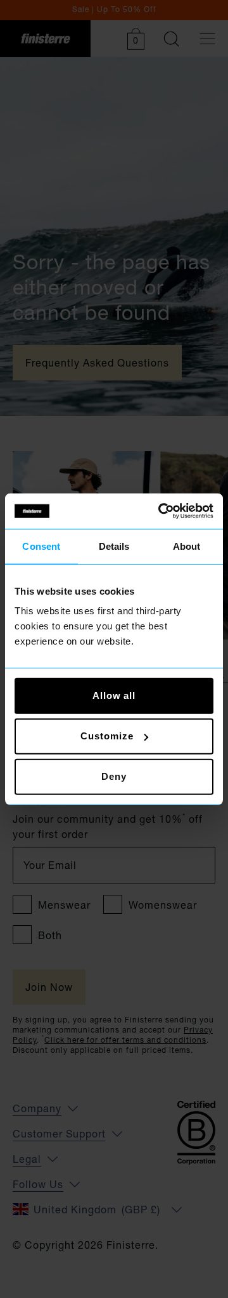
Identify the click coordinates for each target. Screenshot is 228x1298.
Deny (114, 776)
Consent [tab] (41, 545)
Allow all (114, 695)
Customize (106, 736)
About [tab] (187, 545)
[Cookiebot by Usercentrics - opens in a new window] (160, 511)
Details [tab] (114, 545)
